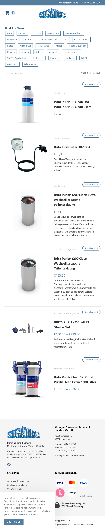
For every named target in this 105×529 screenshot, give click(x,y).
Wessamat (12, 64)
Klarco (10, 46)
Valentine (54, 58)
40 (94, 72)
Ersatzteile (29, 39)
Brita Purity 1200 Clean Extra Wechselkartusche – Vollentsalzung (75, 199)
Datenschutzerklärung (28, 514)
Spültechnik (38, 58)
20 (90, 72)
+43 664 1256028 (67, 447)
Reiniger (11, 52)
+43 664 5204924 (77, 456)
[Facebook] (9, 464)
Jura (66, 39)
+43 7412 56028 (91, 2)
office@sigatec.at (68, 2)
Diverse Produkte (73, 33)
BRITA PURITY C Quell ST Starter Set (71, 325)
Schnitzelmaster (71, 52)
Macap (59, 46)
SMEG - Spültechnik (16, 58)
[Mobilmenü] (98, 13)
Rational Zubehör (77, 46)
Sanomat (53, 52)
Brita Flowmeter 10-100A (72, 147)
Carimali (22, 33)
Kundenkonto (16, 489)
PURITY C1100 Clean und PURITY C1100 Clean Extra (72, 104)
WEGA (84, 58)
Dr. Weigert (12, 39)
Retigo (38, 52)
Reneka (25, 52)
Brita (9, 33)
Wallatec (70, 58)
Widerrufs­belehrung (18, 485)
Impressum (65, 520)
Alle (98, 72)
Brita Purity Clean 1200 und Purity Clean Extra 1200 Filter (75, 380)
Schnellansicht (91, 84)
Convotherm (53, 33)
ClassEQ (37, 33)
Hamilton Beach (49, 39)
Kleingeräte (25, 46)
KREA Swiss (43, 46)
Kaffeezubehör (81, 39)
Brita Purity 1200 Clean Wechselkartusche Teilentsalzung (70, 263)
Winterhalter (30, 64)
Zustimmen (14, 522)
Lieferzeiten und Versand (21, 481)
